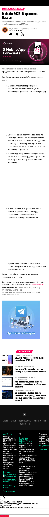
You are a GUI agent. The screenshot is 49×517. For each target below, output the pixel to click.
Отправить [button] (4, 516)
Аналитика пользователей (14, 292)
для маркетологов (11, 294)
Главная (5, 421)
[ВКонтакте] (10, 34)
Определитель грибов (9, 481)
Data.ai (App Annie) (32, 288)
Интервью (37, 421)
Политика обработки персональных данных (25, 441)
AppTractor (18, 30)
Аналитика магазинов (12, 290)
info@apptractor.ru (38, 284)
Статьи (13, 421)
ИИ (30, 424)
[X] (23, 34)
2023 (21, 288)
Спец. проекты (9, 474)
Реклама (7, 472)
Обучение (23, 424)
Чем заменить (9, 491)
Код (45, 421)
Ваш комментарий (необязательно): (17, 507)
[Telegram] (16, 34)
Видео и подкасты (25, 421)
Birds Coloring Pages (9, 486)
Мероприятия (10, 476)
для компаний (34, 292)
